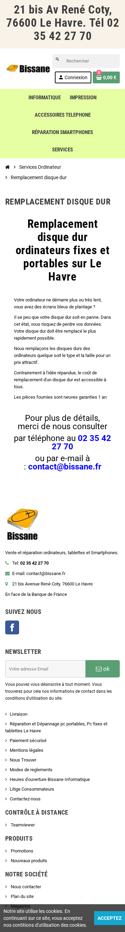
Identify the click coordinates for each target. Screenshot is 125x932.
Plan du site (22, 896)
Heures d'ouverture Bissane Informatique (50, 779)
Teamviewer (22, 824)
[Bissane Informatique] (28, 68)
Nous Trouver (23, 760)
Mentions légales (26, 750)
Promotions (21, 851)
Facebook (12, 627)
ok (106, 668)
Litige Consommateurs (32, 789)
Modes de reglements (31, 769)
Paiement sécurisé (28, 740)
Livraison (18, 714)
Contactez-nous (25, 798)
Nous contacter (25, 886)
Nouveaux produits (28, 860)
